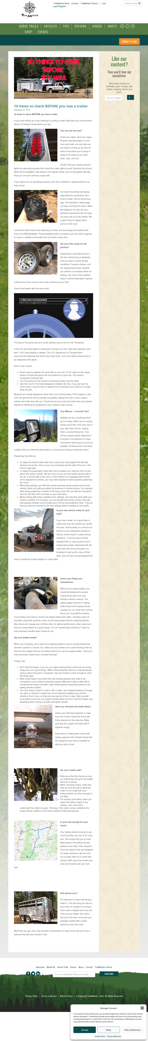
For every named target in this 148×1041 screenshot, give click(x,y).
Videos (97, 26)
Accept (84, 1029)
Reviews (81, 26)
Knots (112, 26)
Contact (74, 3)
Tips (66, 26)
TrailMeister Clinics (89, 3)
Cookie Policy (100, 1036)
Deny (108, 1029)
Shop (28, 31)
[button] (142, 1008)
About (81, 967)
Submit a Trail (129, 41)
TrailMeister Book (61, 3)
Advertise (40, 967)
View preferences (132, 1029)
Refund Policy (66, 996)
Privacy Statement (114, 1036)
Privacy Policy (31, 996)
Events (43, 31)
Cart (104, 3)
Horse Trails (28, 26)
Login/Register (59, 6)
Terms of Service (49, 996)
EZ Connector (30, 233)
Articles (50, 26)
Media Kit (51, 967)
